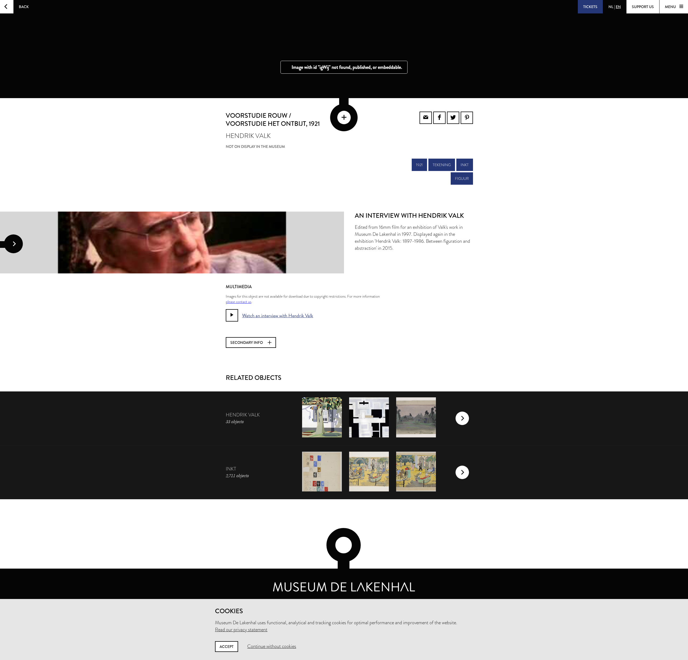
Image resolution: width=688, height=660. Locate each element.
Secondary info (247, 342)
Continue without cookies (271, 646)
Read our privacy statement (241, 629)
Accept (227, 646)
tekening (442, 164)
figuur (462, 178)
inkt (465, 164)
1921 (419, 164)
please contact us (238, 301)
